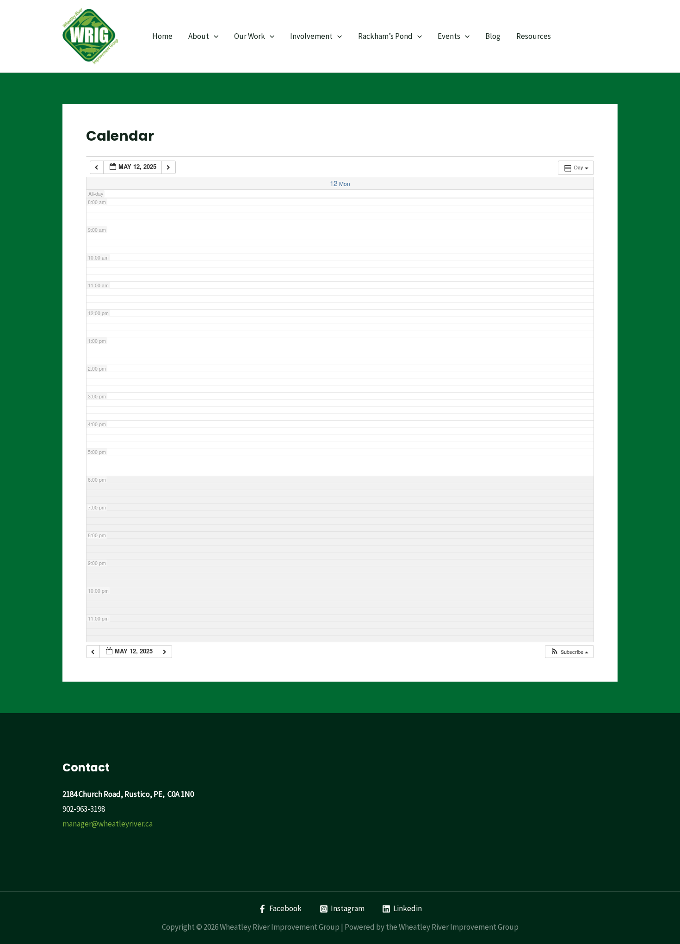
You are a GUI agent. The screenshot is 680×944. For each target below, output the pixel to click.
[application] (213, 36)
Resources (533, 36)
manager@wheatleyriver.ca (107, 824)
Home (162, 36)
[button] (569, 652)
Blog (493, 36)
